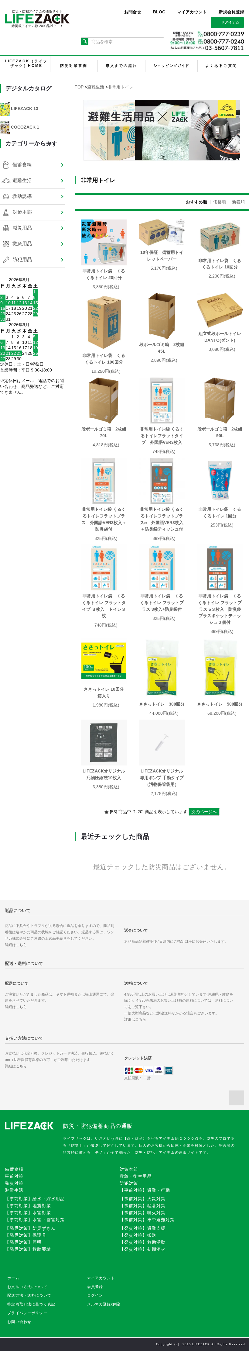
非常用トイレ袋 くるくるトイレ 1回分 (220, 512)
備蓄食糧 (22, 164)
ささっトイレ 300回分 (162, 704)
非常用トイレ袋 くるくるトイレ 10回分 (220, 264)
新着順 (238, 201)
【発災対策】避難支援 (143, 1228)
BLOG (159, 11)
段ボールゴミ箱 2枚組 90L (220, 432)
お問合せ (132, 11)
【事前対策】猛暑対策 (143, 1205)
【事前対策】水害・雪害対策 (35, 1219)
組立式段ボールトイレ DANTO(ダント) (221, 337)
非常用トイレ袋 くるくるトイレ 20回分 (104, 274)
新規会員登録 (231, 11)
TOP (79, 87)
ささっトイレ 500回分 (220, 704)
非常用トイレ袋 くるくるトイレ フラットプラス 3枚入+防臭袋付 (162, 602)
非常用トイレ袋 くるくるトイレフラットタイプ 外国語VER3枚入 (162, 435)
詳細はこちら (16, 945)
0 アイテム (230, 22)
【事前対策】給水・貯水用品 (35, 1198)
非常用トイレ (120, 87)
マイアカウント (192, 11)
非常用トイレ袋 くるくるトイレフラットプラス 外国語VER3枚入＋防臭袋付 (103, 519)
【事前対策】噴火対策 (143, 1212)
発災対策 (14, 1183)
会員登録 (95, 1287)
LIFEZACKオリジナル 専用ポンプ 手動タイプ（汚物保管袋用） (162, 777)
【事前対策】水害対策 (28, 1212)
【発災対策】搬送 (138, 1235)
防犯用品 (22, 259)
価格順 (219, 201)
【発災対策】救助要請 (28, 1249)
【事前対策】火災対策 (143, 1198)
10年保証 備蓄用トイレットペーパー (161, 255)
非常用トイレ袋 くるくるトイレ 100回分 (104, 359)
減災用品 (22, 227)
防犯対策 (129, 1183)
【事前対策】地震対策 (28, 1205)
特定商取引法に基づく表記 (31, 1304)
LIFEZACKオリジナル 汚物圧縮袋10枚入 (105, 774)
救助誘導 (22, 196)
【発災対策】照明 (23, 1242)
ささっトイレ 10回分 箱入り (105, 692)
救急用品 (22, 243)
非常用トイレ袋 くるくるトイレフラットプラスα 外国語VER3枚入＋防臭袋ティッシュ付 (162, 519)
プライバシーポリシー (27, 1313)
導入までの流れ (121, 65)
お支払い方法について (27, 1287)
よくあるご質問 (221, 65)
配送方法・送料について (29, 1295)
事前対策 (14, 1176)
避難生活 (95, 87)
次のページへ (204, 811)
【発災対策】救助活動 (143, 1242)
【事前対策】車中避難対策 (147, 1219)
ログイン (95, 1295)
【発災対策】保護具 (25, 1235)
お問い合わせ (19, 1322)
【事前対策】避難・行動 (145, 1190)
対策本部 (22, 212)
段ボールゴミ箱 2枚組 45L (162, 348)
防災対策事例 (73, 65)
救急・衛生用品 (136, 1176)
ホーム (13, 1278)
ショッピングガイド (171, 65)
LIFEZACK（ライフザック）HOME (26, 63)
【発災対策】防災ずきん (30, 1228)
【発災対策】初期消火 (143, 1249)
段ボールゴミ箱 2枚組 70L (104, 432)
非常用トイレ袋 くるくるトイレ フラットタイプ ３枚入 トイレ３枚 (104, 605)
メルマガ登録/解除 (103, 1304)
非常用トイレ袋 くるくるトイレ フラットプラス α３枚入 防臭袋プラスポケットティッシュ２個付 (220, 608)
